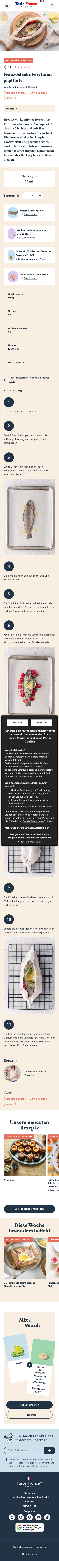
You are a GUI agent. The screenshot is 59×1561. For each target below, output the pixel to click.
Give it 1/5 (15, 67)
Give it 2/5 (18, 67)
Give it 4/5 (25, 67)
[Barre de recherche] (52, 5)
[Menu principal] (7, 5)
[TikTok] (47, 1517)
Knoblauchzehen (17, 328)
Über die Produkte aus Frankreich (29, 1497)
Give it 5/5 (28, 67)
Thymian (12, 345)
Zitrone (12, 311)
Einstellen (17, 722)
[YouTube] (38, 1517)
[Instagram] (21, 1517)
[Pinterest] (29, 1517)
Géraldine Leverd (17, 87)
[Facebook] (12, 1517)
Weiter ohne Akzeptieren (29, 842)
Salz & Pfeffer (16, 362)
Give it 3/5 (21, 67)
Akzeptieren (41, 722)
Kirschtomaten (16, 294)
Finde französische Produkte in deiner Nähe (29, 379)
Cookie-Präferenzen (22, 1547)
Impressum (41, 1547)
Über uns (29, 1493)
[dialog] (29, 780)
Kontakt (29, 1501)
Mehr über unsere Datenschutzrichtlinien (27, 827)
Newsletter (29, 1505)
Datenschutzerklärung (29, 1466)
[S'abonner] (49, 1450)
